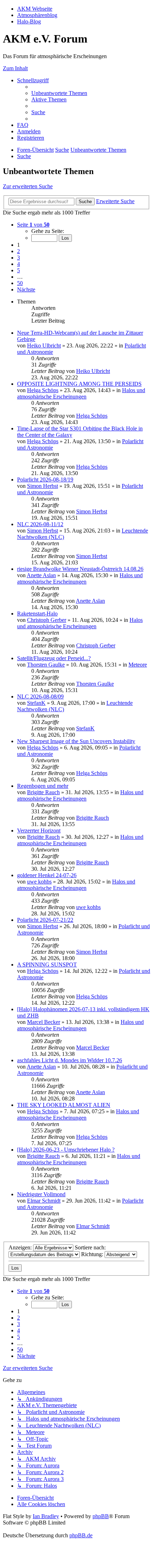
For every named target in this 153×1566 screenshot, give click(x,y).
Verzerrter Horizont (38, 830)
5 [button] (18, 270)
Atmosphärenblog (37, 15)
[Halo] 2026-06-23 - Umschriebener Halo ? (66, 1150)
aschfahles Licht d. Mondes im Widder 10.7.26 (69, 1060)
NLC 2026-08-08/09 (40, 696)
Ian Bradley (46, 1516)
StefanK (36, 703)
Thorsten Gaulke (46, 665)
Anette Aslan (41, 575)
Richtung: (93, 1254)
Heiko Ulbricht (44, 345)
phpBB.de (81, 1535)
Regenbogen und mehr (42, 786)
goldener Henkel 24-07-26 (46, 875)
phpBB (101, 1516)
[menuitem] (59, 93)
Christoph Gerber (46, 620)
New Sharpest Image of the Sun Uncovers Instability (76, 741)
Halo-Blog (29, 21)
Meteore (137, 665)
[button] (33, 225)
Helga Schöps (42, 390)
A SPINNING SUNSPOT (47, 965)
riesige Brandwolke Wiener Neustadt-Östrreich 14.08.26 (80, 569)
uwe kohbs (39, 882)
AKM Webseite (34, 9)
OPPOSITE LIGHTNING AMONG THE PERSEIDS (79, 384)
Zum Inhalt (15, 68)
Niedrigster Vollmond (41, 1194)
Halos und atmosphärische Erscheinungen (81, 393)
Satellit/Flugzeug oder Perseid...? (54, 658)
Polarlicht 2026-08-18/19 (45, 480)
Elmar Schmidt (43, 1201)
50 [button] (20, 283)
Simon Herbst (42, 486)
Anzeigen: (21, 1247)
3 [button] (18, 258)
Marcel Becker (43, 1022)
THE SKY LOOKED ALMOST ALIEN (63, 1105)
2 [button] (18, 251)
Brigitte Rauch (43, 792)
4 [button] (18, 264)
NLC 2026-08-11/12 (40, 524)
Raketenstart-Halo (37, 614)
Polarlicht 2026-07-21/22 (45, 920)
